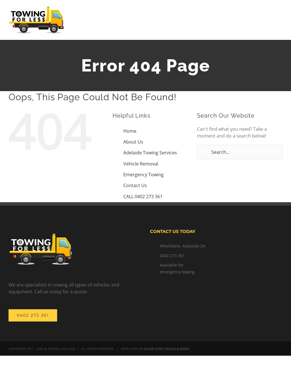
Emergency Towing (143, 174)
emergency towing (177, 272)
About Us (133, 142)
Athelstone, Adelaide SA (182, 246)
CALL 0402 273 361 (143, 196)
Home (129, 131)
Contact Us (135, 185)
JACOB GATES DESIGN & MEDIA (166, 349)
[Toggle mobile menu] (280, 16)
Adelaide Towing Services (150, 153)
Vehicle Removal (140, 164)
